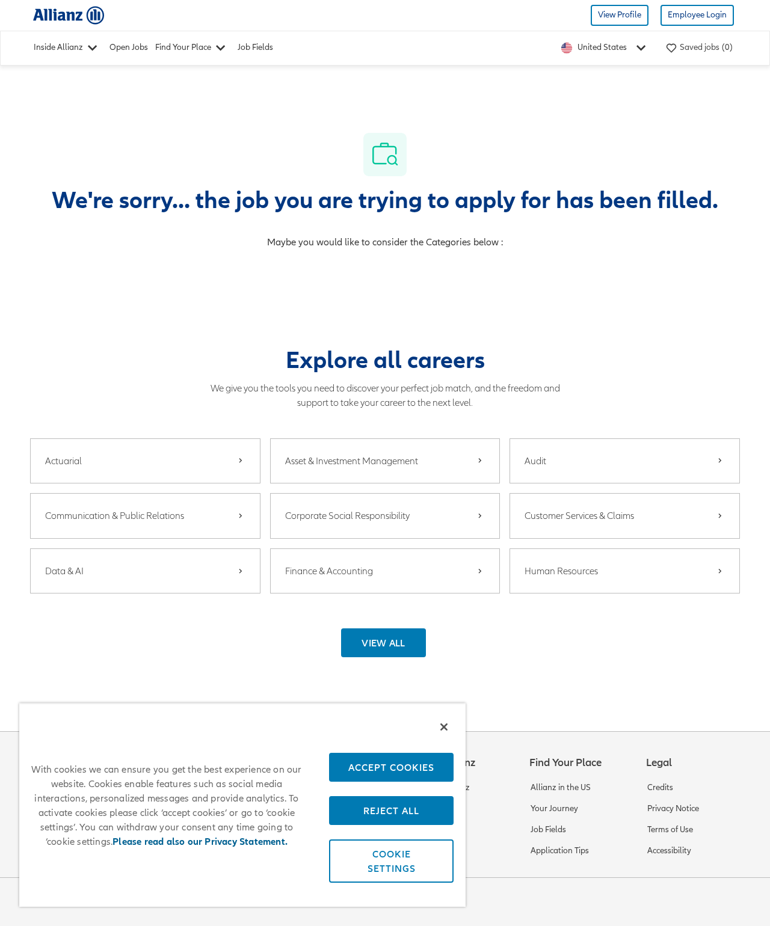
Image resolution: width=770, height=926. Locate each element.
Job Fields (255, 47)
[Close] (444, 727)
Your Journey (554, 808)
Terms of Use (670, 829)
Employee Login (697, 15)
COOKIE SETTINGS (392, 861)
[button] (383, 642)
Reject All (391, 810)
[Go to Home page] (68, 14)
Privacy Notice (673, 808)
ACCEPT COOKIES (391, 767)
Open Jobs (128, 47)
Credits (660, 787)
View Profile (619, 15)
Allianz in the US (561, 787)
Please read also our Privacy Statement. (200, 842)
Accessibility (669, 850)
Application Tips (560, 850)
